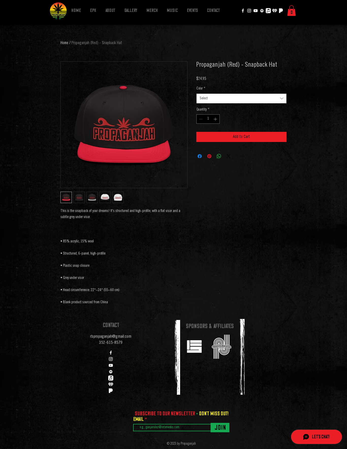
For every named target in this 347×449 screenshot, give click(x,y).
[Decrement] (200, 119)
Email (139, 419)
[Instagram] (249, 10)
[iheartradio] (274, 10)
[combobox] (241, 98)
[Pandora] (280, 10)
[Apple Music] (268, 10)
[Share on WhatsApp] (219, 156)
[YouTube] (255, 10)
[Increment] (216, 119)
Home (64, 43)
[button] (291, 10)
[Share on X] (229, 156)
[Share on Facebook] (200, 156)
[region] (194, 346)
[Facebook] (242, 10)
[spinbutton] (208, 119)
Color (200, 89)
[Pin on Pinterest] (209, 156)
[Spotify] (261, 10)
